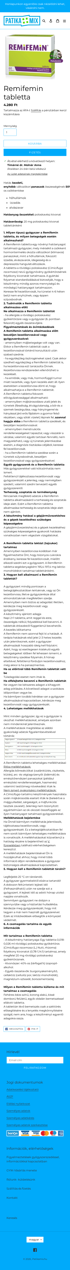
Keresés (12, 1218)
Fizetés (35, 152)
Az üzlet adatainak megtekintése (27, 173)
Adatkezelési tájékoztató (23, 1089)
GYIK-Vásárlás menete (22, 1170)
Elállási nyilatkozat (18, 1103)
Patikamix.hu (39, 1259)
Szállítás (36, 110)
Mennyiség (10, 125)
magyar (34, 1239)
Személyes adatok (18, 1110)
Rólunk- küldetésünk (21, 1179)
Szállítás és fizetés (19, 1188)
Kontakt (12, 1197)
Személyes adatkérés (20, 1118)
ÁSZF (10, 1096)
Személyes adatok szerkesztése (27, 1125)
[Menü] (64, 20)
